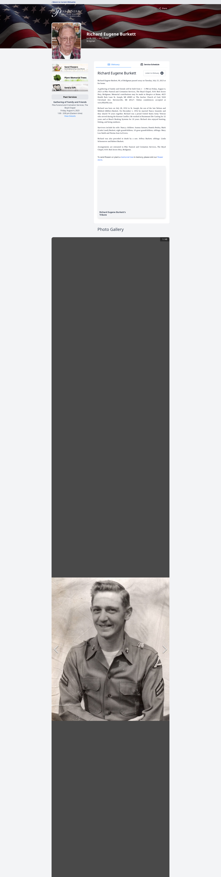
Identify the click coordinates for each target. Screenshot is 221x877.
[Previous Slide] (56, 649)
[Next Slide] (164, 649)
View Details (70, 116)
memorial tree (127, 157)
